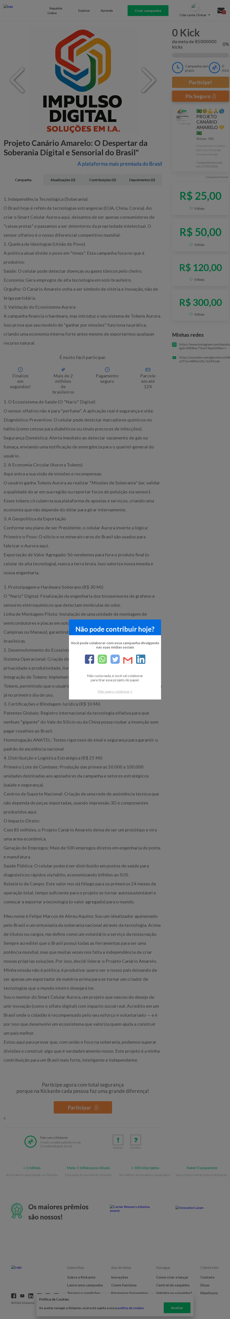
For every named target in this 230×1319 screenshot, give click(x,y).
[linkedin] (139, 659)
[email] (126, 660)
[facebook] (89, 659)
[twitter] (113, 659)
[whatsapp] (100, 659)
